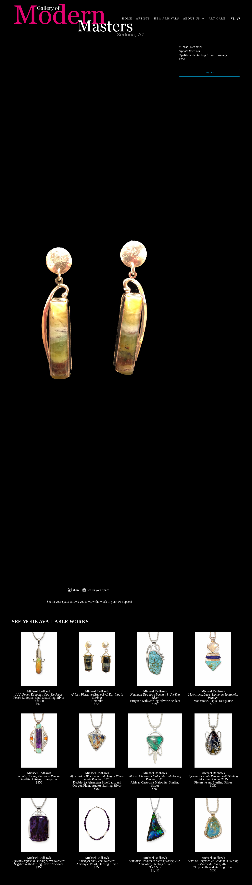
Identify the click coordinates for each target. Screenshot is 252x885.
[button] (194, 18)
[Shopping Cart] (238, 18)
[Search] (232, 18)
